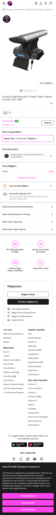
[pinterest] (41, 461)
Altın (30, 334)
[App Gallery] (36, 444)
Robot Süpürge (34, 338)
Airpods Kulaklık (35, 350)
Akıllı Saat (32, 346)
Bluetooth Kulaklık (35, 362)
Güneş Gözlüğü (34, 396)
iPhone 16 (32, 401)
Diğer (51, 171)
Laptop (31, 405)
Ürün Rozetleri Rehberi (13, 388)
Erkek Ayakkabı (34, 366)
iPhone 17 (32, 392)
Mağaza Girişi (28, 294)
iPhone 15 (32, 384)
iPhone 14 (32, 342)
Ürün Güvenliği (9, 376)
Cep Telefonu (34, 374)
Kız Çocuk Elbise (35, 388)
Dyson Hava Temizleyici (38, 417)
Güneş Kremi (33, 413)
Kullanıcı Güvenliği (11, 372)
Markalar (7, 338)
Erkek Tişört (33, 370)
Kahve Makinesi (35, 421)
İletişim (6, 342)
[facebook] (14, 461)
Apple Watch (33, 358)
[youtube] (34, 461)
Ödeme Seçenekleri (11, 360)
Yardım (6, 356)
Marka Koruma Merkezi (13, 334)
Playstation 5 (33, 354)
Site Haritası (8, 380)
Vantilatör (32, 409)
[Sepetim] (36, 3)
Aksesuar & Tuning (33, 10)
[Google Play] (19, 444)
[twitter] (21, 461)
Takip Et (47, 123)
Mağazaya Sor (10, 125)
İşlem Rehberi (9, 368)
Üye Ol (6, 352)
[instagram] (28, 461)
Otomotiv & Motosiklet (14, 10)
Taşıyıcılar (48, 10)
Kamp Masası (34, 425)
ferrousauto (8, 121)
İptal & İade (8, 364)
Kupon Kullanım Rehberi (13, 384)
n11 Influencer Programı (13, 392)
